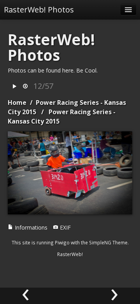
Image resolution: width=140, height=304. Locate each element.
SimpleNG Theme (108, 242)
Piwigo (62, 242)
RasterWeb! (70, 254)
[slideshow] (14, 86)
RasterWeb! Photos (39, 9)
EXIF (64, 227)
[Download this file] (25, 86)
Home (17, 102)
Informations (30, 227)
